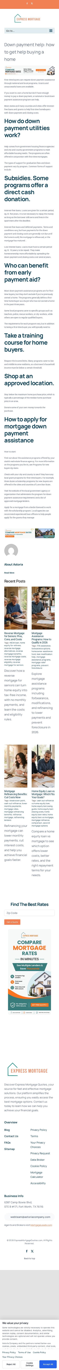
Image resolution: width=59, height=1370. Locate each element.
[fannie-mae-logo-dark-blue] (27, 1060)
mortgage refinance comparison (41, 821)
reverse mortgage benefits (13, 652)
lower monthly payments (15, 805)
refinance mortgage (12, 816)
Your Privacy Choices (12, 1357)
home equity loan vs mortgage (42, 816)
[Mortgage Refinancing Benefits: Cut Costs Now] (15, 766)
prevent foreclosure (40, 666)
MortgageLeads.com (41, 1225)
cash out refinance (12, 803)
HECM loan (14, 642)
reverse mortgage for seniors (13, 663)
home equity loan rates (41, 813)
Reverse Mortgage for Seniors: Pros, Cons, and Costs (14, 636)
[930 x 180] (29, 67)
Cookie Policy (39, 1352)
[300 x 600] (29, 930)
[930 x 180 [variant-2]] (29, 530)
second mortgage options (41, 824)
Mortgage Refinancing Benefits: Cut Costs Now (15, 794)
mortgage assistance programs (41, 658)
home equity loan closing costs (42, 810)
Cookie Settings (30, 1364)
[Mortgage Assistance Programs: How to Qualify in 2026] (43, 608)
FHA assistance (44, 645)
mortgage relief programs (39, 664)
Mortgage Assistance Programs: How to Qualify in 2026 (41, 638)
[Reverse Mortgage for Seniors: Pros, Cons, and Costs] (15, 608)
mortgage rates (11, 809)
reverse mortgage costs (15, 656)
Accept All (48, 1364)
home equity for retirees (14, 644)
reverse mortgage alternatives (12, 649)
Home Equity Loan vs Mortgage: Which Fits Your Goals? (43, 794)
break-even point (17, 800)
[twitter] (32, 1251)
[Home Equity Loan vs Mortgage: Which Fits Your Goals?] (43, 766)
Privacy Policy (9, 1352)
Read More (9, 573)
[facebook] (26, 1251)
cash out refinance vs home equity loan (43, 802)
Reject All (11, 1364)
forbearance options (41, 648)
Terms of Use (24, 1352)
